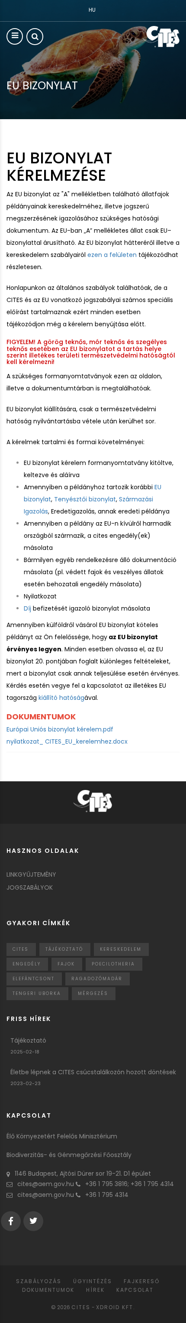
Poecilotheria (113, 964)
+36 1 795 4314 (106, 1194)
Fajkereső (142, 1281)
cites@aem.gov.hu (45, 1184)
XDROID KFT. (115, 1307)
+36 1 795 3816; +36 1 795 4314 (129, 1184)
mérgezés (93, 993)
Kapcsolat (135, 1290)
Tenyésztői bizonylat (85, 499)
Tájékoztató (64, 949)
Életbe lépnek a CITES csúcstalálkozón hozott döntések (93, 1072)
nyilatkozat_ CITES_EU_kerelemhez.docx (67, 741)
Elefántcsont (34, 978)
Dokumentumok (48, 1290)
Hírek (95, 1290)
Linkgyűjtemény (31, 874)
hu (92, 9)
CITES (21, 949)
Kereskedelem (120, 949)
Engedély (27, 964)
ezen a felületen (112, 254)
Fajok (66, 964)
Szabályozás (38, 1281)
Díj (27, 608)
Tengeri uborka (37, 993)
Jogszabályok (29, 887)
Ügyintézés (92, 1281)
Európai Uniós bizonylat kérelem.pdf (59, 729)
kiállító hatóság (61, 697)
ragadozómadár (96, 978)
